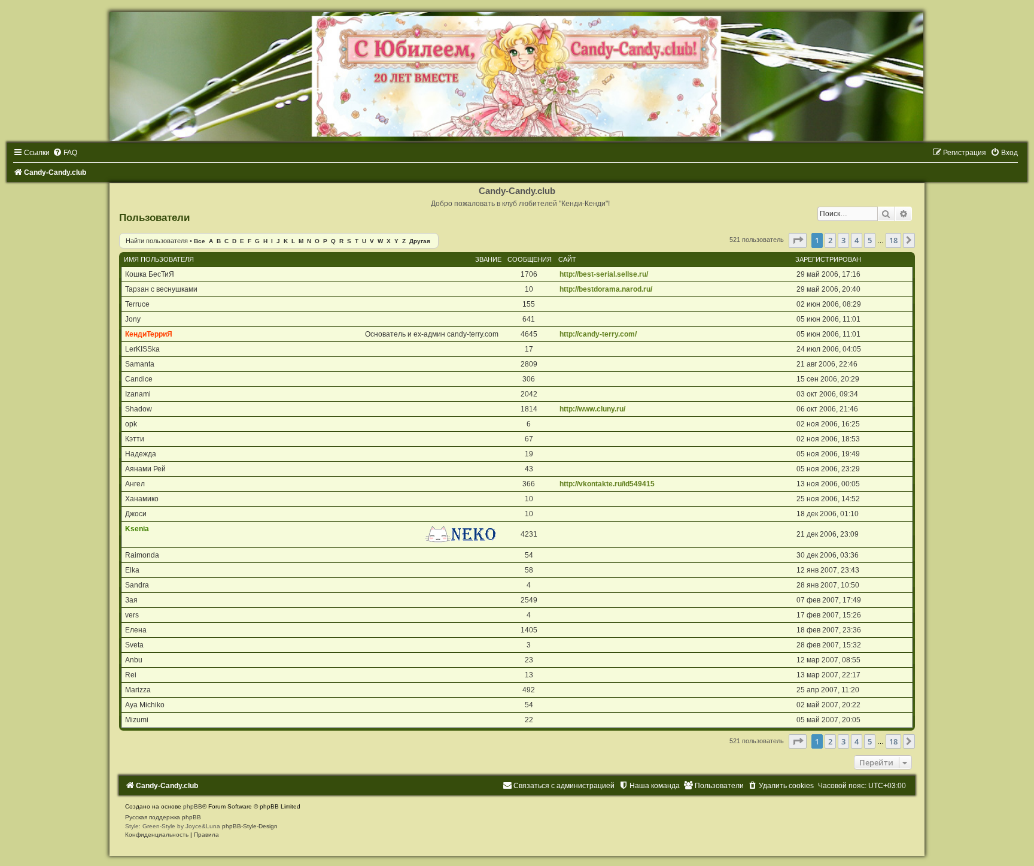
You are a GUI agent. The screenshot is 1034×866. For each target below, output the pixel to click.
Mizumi (136, 720)
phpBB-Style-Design (250, 826)
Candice (139, 379)
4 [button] (856, 240)
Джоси (136, 514)
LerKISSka (142, 349)
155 (528, 304)
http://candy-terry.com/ (598, 334)
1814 (529, 409)
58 (529, 570)
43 (529, 469)
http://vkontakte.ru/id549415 (607, 484)
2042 (529, 394)
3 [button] (843, 240)
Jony (133, 319)
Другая (419, 241)
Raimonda (142, 555)
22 (529, 720)
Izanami (138, 394)
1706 (529, 274)
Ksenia (137, 529)
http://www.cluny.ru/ (592, 409)
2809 (529, 364)
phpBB (192, 806)
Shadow (138, 409)
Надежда (140, 454)
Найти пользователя (157, 240)
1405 (529, 630)
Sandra (137, 585)
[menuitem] (65, 153)
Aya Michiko (145, 705)
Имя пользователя (159, 259)
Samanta (139, 364)
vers (132, 615)
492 (528, 690)
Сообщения (529, 259)
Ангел (135, 484)
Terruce (137, 304)
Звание (488, 259)
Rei (130, 675)
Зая (131, 600)
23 (529, 660)
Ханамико (142, 499)
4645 (529, 334)
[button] (798, 240)
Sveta (134, 645)
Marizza (138, 690)
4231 (529, 534)
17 (529, 349)
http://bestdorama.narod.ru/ (605, 289)
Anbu (133, 660)
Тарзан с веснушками (161, 289)
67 (529, 439)
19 (529, 454)
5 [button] (870, 240)
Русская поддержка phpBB (163, 817)
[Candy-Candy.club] (517, 76)
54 (529, 555)
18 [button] (893, 240)
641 (528, 319)
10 (529, 289)
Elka (132, 570)
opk (131, 424)
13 (529, 675)
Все (199, 241)
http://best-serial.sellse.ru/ (603, 274)
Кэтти (134, 439)
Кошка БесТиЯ (149, 274)
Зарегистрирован (828, 259)
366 (528, 484)
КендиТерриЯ (148, 334)
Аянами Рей (145, 469)
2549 (529, 600)
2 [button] (830, 240)
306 (528, 379)
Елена (136, 630)
